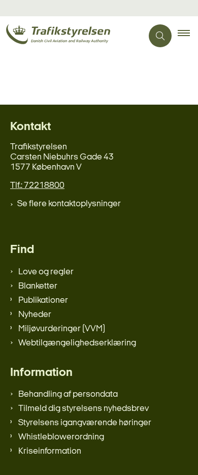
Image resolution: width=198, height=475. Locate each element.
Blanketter (37, 286)
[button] (188, 36)
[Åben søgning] (160, 35)
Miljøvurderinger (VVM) (61, 329)
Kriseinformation (49, 451)
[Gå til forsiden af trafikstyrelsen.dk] (71, 35)
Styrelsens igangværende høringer (84, 423)
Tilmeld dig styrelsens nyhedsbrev (83, 408)
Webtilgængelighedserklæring (77, 343)
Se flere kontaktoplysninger (69, 204)
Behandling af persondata (68, 394)
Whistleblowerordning (61, 437)
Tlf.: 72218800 (37, 185)
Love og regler (46, 272)
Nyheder (34, 314)
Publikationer (43, 300)
